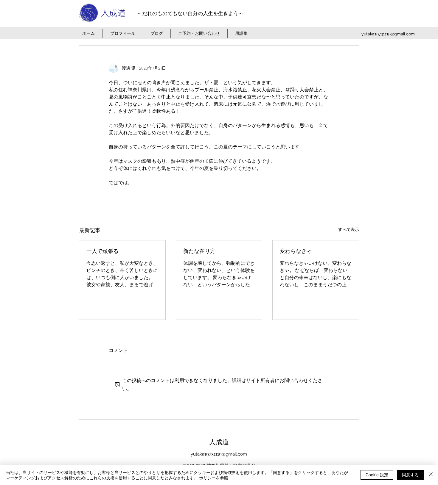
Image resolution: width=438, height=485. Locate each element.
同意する (410, 475)
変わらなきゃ (296, 251)
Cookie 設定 (377, 475)
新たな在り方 (199, 251)
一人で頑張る (102, 251)
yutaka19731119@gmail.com (388, 34)
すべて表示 (348, 229)
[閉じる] (430, 475)
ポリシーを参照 (213, 478)
